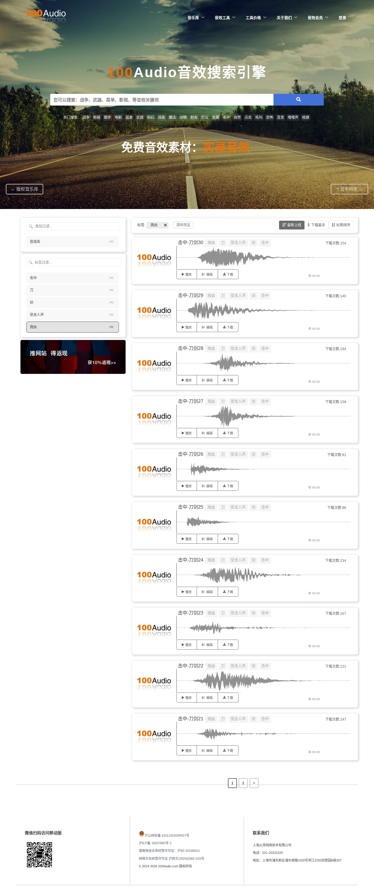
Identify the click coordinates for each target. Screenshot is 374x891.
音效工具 (222, 17)
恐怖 (269, 117)
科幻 (150, 117)
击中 (226, 117)
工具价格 (253, 17)
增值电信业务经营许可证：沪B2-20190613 (169, 850)
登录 (342, 17)
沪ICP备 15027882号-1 (155, 843)
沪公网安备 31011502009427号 (167, 835)
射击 (194, 117)
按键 (305, 117)
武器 (139, 117)
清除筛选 (183, 225)
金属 (215, 117)
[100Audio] (45, 18)
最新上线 (294, 225)
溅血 (211, 242)
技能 (161, 117)
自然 (237, 117)
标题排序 (343, 225)
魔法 (172, 117)
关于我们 (284, 17)
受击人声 (238, 242)
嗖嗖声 (293, 117)
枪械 (96, 117)
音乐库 (193, 17)
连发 (280, 117)
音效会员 (315, 17)
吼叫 (258, 117)
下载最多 (318, 225)
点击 (248, 117)
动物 (183, 117)
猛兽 (129, 117)
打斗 (204, 117)
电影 (118, 117)
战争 (85, 117)
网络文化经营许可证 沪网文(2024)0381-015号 (171, 858)
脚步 (107, 117)
